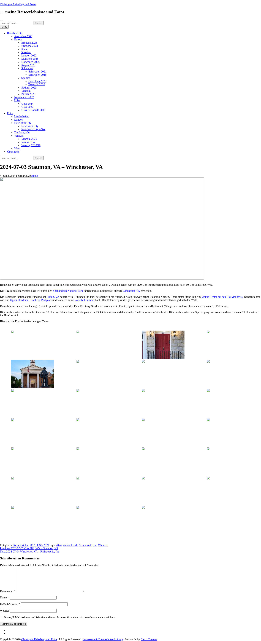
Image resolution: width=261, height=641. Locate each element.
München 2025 (29, 58)
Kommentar (7, 591)
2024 (59, 545)
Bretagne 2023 (29, 45)
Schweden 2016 (37, 74)
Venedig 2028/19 (30, 145)
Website (4, 610)
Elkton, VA (53, 296)
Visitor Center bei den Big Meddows (222, 296)
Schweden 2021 (37, 71)
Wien (17, 148)
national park (70, 545)
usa (95, 545)
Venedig (26, 90)
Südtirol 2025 (29, 87)
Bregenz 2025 (29, 42)
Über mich (13, 151)
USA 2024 (27, 103)
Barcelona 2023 (37, 81)
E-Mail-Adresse (10, 604)
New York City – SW (33, 129)
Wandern (103, 545)
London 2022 (29, 55)
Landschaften (21, 116)
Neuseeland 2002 (24, 97)
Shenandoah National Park (68, 290)
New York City (22, 122)
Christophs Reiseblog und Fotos (18, 4)
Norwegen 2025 (30, 61)
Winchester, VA (131, 290)
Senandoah (85, 545)
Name (4, 597)
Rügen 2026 (28, 65)
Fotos (10, 113)
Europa (18, 39)
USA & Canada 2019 (33, 109)
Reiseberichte (14, 33)
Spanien (25, 77)
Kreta (24, 49)
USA (17, 100)
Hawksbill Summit (83, 300)
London (18, 119)
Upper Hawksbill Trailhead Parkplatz (31, 300)
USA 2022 (27, 106)
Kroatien (26, 52)
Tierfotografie (21, 132)
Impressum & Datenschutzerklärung (103, 639)
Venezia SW (28, 142)
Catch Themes (149, 639)
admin (34, 175)
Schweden (27, 68)
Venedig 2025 (29, 138)
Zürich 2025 (28, 93)
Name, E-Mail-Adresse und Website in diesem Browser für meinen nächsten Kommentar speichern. (60, 617)
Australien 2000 (23, 36)
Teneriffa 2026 (36, 84)
